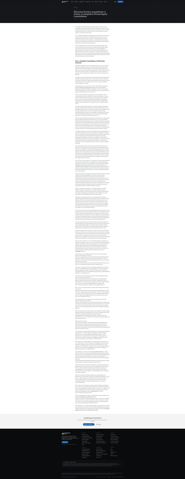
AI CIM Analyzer (113, 434)
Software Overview (85, 434)
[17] (106, 128)
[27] (94, 162)
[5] (93, 207)
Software (72, 1)
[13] (98, 150)
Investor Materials (84, 441)
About (111, 449)
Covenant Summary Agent (115, 441)
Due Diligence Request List (86, 455)
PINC (81, 118)
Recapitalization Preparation (100, 441)
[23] (93, 233)
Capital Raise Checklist (85, 450)
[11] (108, 109)
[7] (86, 217)
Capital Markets (81, 1)
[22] (76, 80)
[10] (101, 48)
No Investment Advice (99, 452)
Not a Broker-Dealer (99, 449)
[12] (81, 176)
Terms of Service (99, 455)
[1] (105, 28)
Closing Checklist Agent (114, 442)
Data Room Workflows (85, 439)
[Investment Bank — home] (65, 1)
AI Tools (92, 1)
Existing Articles (84, 457)
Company (105, 1)
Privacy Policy (98, 457)
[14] (87, 224)
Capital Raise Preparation (100, 434)
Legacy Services (113, 452)
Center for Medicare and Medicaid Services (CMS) (85, 87)
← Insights (75, 7)
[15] (79, 81)
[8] (94, 42)
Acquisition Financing (99, 439)
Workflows (76, 1)
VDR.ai (83, 444)
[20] (100, 194)
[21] (93, 56)
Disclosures (101, 1)
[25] (97, 99)
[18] (108, 70)
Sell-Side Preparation (99, 436)
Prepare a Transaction (114, 455)
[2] (105, 238)
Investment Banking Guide (86, 449)
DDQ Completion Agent (114, 439)
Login (115, 1)
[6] (88, 184)
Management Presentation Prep (101, 442)
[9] (79, 143)
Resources (96, 1)
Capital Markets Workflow (86, 436)
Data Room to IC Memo (114, 436)
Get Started (120, 1)
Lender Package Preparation (86, 442)
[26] (103, 48)
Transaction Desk (87, 1)
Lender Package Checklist (86, 452)
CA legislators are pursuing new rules (82, 165)
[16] (84, 150)
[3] (75, 251)
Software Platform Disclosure (100, 450)
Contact (112, 450)
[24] (78, 74)
